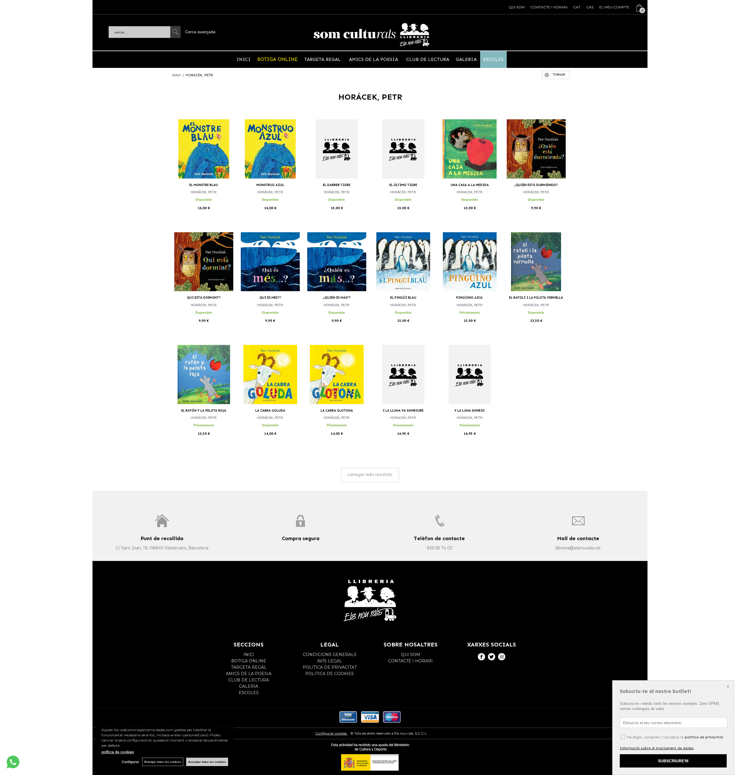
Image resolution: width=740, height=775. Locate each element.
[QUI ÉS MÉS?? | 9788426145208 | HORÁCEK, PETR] (270, 261)
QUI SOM (517, 7)
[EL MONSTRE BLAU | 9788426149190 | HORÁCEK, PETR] (203, 149)
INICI (243, 59)
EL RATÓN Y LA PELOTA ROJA (203, 410)
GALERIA (466, 59)
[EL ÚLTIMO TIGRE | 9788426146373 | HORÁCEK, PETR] (403, 149)
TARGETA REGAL (323, 59)
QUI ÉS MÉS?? (270, 298)
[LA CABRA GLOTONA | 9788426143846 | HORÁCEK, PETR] (336, 374)
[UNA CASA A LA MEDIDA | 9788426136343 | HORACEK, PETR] (469, 149)
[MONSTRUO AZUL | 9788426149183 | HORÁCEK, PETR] (270, 149)
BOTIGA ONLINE (277, 59)
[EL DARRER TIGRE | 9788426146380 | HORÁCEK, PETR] (336, 149)
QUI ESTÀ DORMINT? (204, 298)
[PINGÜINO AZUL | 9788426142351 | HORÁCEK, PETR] (469, 261)
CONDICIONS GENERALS (329, 654)
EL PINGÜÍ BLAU (403, 298)
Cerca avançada (200, 31)
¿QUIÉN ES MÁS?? (337, 298)
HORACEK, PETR (469, 192)
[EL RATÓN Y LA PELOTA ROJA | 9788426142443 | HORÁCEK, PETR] (203, 374)
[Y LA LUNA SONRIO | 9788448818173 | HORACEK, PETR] (469, 374)
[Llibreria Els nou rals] (371, 34)
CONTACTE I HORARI (548, 7)
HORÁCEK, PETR (204, 192)
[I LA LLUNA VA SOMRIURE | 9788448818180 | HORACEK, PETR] (403, 374)
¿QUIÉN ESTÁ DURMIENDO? (536, 185)
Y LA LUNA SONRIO (469, 410)
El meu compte (614, 7)
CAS (589, 7)
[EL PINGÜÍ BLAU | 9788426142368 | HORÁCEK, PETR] (403, 261)
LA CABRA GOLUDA (270, 410)
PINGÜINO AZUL (469, 298)
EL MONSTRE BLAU (203, 185)
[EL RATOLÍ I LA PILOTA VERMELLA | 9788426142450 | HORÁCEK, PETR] (536, 261)
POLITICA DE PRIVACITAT (330, 667)
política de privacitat (704, 737)
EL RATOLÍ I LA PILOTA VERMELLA (536, 298)
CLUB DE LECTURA (427, 59)
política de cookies (117, 752)
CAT (576, 7)
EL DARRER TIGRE (336, 185)
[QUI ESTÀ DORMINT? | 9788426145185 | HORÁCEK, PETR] (203, 261)
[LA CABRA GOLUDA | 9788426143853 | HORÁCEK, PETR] (270, 374)
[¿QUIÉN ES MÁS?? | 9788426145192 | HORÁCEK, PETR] (336, 261)
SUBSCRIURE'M (673, 761)
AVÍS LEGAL (329, 661)
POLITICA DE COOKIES (329, 673)
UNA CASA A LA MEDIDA (470, 185)
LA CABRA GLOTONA (337, 410)
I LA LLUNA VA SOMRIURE (403, 410)
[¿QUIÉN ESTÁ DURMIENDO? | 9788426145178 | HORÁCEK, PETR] (536, 149)
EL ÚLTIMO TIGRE (403, 185)
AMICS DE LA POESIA (373, 59)
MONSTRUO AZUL (270, 185)
